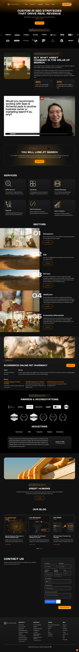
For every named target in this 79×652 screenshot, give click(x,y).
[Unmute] (71, 134)
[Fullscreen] (73, 134)
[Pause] (6, 134)
